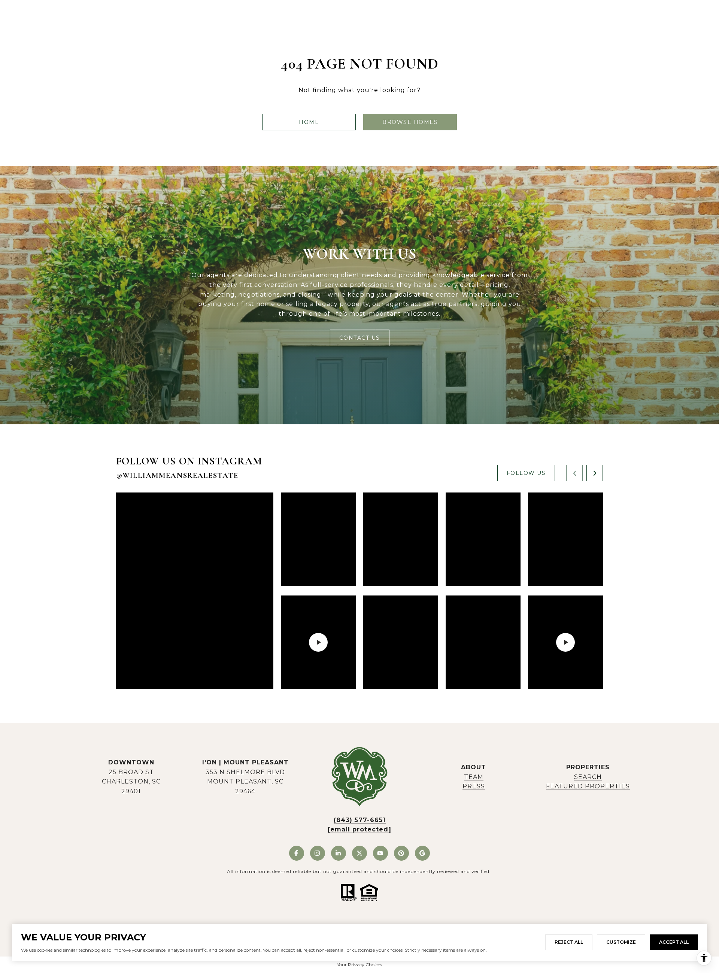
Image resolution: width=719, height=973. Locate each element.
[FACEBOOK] (296, 853)
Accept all (674, 942)
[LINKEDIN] (338, 853)
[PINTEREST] (401, 853)
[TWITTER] (359, 853)
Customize (621, 942)
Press (473, 786)
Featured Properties (588, 786)
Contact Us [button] (359, 337)
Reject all (569, 942)
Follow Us (526, 473)
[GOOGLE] (422, 853)
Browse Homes (410, 122)
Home (309, 122)
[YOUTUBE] (380, 853)
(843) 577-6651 (360, 820)
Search (588, 776)
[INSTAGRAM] (317, 853)
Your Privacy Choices (359, 964)
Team (473, 776)
